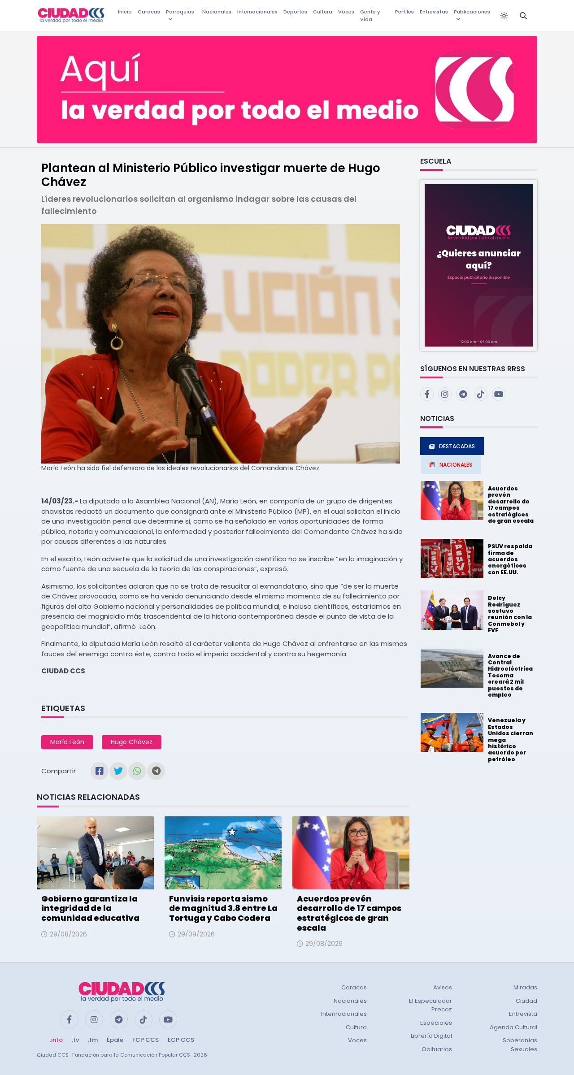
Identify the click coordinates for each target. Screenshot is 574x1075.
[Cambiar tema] (504, 15)
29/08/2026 (68, 934)
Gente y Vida (370, 15)
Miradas (525, 987)
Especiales (436, 1023)
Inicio (125, 11)
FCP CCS (145, 1040)
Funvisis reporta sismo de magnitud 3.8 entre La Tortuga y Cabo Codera (223, 908)
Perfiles (404, 11)
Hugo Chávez (131, 741)
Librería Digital (431, 1036)
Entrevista (523, 1014)
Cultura (322, 11)
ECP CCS (181, 1040)
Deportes (295, 11)
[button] (478, 265)
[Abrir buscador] (523, 15)
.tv (75, 1040)
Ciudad (526, 1001)
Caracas (149, 11)
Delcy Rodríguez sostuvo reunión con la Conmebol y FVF (510, 614)
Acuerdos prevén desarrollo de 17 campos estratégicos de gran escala (349, 913)
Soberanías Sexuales (520, 1044)
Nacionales (216, 11)
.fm (93, 1040)
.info (56, 1040)
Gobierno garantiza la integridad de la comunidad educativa (90, 908)
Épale (115, 1040)
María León (67, 741)
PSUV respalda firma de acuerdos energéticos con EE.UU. (510, 559)
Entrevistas (434, 11)
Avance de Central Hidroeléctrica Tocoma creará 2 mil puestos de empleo (510, 675)
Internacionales (257, 11)
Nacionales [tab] (455, 464)
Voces (346, 11)
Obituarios (437, 1049)
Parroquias (180, 11)
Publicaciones (472, 11)
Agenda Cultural (513, 1027)
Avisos (442, 987)
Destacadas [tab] (457, 446)
